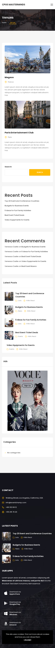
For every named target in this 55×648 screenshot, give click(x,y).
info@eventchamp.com (16, 502)
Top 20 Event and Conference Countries (22, 201)
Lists (19, 300)
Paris (10, 137)
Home (4, 23)
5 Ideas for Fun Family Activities (18, 210)
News (20, 311)
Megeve (9, 77)
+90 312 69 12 (11, 507)
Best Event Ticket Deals (14, 215)
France (10, 82)
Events (20, 336)
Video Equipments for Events (17, 220)
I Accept (27, 640)
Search (8, 166)
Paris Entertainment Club (19, 132)
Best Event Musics (29, 266)
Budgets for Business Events (17, 205)
